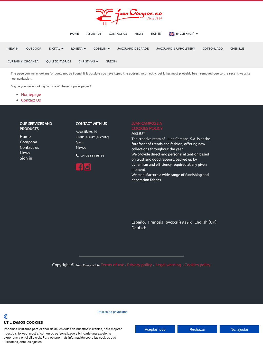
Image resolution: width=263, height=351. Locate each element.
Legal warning (168, 264)
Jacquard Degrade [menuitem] (133, 48)
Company (28, 141)
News (25, 152)
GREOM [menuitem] (111, 61)
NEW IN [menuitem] (13, 48)
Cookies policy (197, 264)
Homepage (31, 94)
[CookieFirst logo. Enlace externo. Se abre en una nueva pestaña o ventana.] (6, 316)
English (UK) (185, 33)
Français (155, 221)
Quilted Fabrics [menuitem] (58, 61)
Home (25, 136)
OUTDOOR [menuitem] (33, 48)
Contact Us (31, 99)
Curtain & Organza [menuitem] (23, 61)
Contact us (29, 147)
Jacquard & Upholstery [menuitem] (175, 48)
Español (139, 221)
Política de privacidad (113, 311)
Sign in (26, 157)
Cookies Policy (147, 128)
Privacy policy (139, 264)
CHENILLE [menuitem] (237, 48)
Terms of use (112, 264)
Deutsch (139, 227)
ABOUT (138, 133)
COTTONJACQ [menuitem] (213, 48)
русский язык (179, 221)
